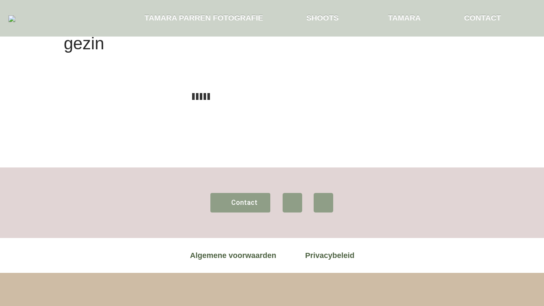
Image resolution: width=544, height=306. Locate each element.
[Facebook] (292, 202)
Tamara (404, 18)
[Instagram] (323, 202)
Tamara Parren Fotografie (203, 18)
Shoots (322, 18)
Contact (482, 18)
